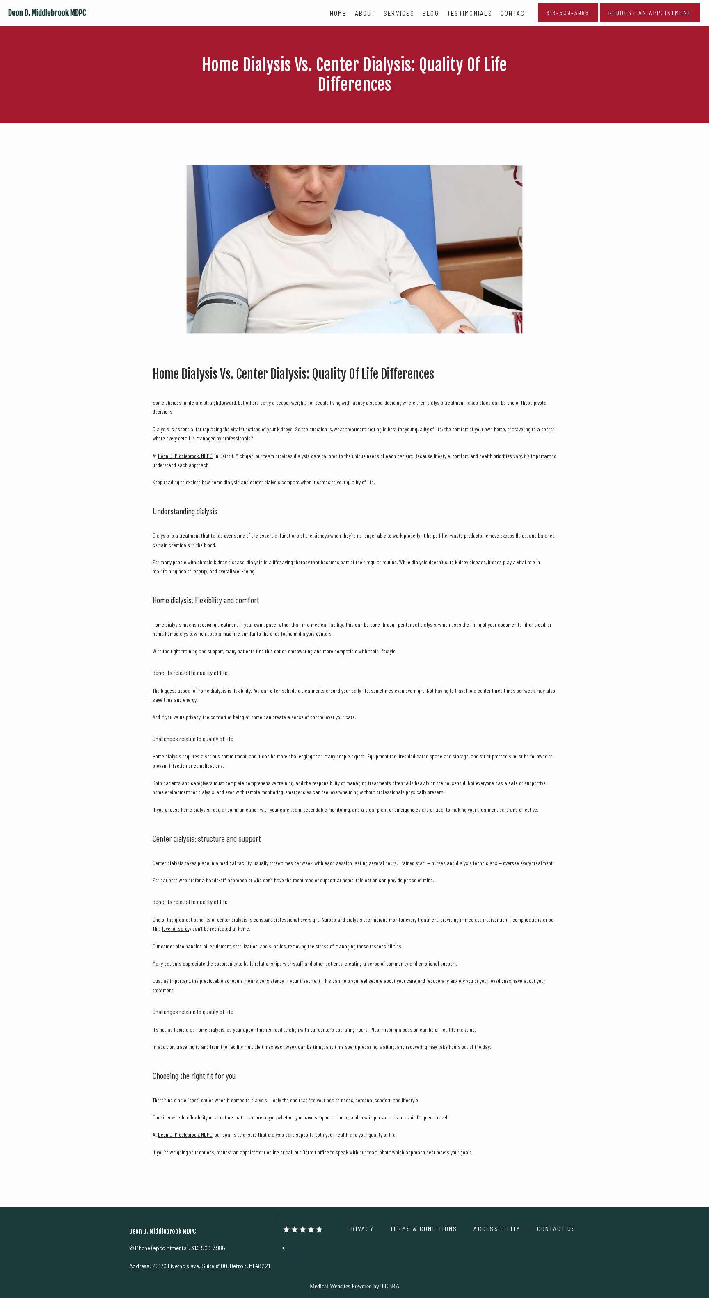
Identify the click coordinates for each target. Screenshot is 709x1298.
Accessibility (496, 1228)
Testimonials (469, 13)
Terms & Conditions (423, 1228)
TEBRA (390, 1286)
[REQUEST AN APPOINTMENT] (650, 21)
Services (399, 13)
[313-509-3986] (568, 21)
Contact (515, 13)
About (365, 13)
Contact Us (556, 1228)
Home (338, 13)
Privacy (361, 1228)
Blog (431, 13)
